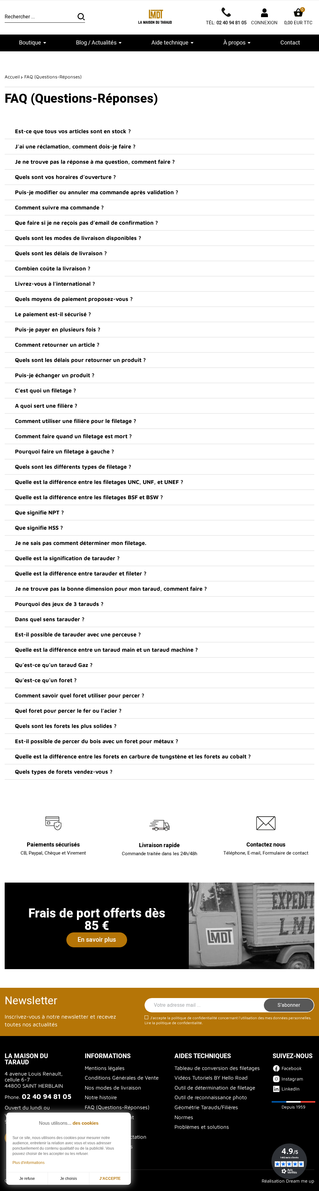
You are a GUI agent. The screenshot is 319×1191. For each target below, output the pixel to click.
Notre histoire (101, 1097)
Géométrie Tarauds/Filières (206, 1107)
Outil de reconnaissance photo (210, 1097)
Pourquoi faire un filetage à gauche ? (64, 451)
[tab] (159, 131)
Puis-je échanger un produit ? (54, 375)
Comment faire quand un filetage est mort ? (73, 436)
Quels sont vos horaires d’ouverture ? (65, 177)
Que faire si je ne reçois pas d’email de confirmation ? (86, 222)
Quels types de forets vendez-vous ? (63, 771)
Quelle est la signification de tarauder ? (67, 558)
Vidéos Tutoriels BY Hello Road (211, 1078)
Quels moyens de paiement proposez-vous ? (74, 299)
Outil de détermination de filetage (214, 1088)
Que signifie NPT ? (39, 512)
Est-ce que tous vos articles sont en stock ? (73, 131)
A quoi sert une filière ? (46, 405)
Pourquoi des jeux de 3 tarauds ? (59, 604)
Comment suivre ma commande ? (59, 207)
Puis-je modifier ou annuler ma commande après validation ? (96, 192)
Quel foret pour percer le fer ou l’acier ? (68, 710)
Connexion (264, 22)
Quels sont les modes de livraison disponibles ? (78, 238)
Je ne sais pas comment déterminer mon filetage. (80, 543)
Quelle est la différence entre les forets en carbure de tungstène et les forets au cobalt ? (133, 756)
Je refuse (27, 1178)
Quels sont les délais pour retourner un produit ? (80, 360)
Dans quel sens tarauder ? (49, 619)
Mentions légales (105, 1068)
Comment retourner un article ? (57, 344)
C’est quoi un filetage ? (45, 390)
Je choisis (68, 1178)
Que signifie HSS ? (39, 527)
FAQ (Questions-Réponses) (117, 1107)
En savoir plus (97, 939)
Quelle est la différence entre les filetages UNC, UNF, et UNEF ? (99, 482)
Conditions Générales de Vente (122, 1078)
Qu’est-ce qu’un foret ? (46, 680)
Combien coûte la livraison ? (52, 268)
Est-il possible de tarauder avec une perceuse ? (78, 634)
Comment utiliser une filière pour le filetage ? (75, 421)
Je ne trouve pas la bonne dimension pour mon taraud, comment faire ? (111, 588)
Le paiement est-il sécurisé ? (53, 314)
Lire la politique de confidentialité (173, 1022)
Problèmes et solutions (201, 1127)
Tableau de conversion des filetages (217, 1068)
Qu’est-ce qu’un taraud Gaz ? (54, 665)
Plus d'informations (28, 1163)
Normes (183, 1117)
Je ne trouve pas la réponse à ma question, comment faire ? (95, 161)
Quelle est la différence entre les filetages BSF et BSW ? (89, 497)
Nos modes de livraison (113, 1088)
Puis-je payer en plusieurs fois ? (57, 329)
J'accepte (110, 1178)
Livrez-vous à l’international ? (55, 283)
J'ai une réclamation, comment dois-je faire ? (75, 146)
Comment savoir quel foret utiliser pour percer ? (79, 695)
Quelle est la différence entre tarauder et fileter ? (80, 573)
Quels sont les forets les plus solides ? (66, 726)
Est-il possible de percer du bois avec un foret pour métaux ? (96, 741)
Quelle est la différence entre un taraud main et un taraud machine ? (106, 649)
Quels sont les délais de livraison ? (61, 253)
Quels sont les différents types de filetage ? (73, 466)
